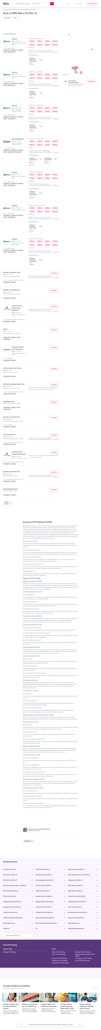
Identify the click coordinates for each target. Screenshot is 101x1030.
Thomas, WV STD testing (59, 958)
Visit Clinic (54, 273)
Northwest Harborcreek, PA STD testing (85, 955)
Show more (56, 52)
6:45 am (47, 74)
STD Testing (15, 9)
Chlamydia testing (40, 585)
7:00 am (55, 74)
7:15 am (32, 41)
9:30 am (55, 145)
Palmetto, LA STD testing (59, 960)
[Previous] (94, 988)
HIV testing (26, 682)
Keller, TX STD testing (58, 952)
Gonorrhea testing (44, 620)
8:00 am (55, 41)
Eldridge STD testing (9, 952)
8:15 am (32, 45)
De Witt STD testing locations (29, 9)
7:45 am (47, 41)
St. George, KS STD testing (83, 958)
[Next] (96, 988)
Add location (91, 81)
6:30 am (40, 74)
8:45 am (47, 45)
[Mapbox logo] (66, 75)
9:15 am (47, 145)
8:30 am (40, 45)
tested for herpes (44, 651)
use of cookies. (70, 1024)
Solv (4, 9)
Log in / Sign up (92, 3)
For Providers (78, 3)
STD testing (26, 526)
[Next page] (11, 503)
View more (31, 47)
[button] (72, 68)
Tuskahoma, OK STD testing (60, 963)
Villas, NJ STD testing (58, 954)
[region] (80, 54)
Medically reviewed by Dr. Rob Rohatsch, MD (39, 829)
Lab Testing (8, 9)
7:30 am (40, 41)
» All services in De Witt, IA (12, 935)
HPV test (27, 727)
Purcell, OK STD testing (82, 960)
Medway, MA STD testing (83, 952)
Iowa (20, 9)
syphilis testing (48, 750)
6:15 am (32, 74)
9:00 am (55, 45)
